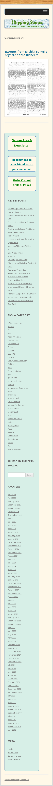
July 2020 (11, 695)
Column (11, 350)
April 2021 (12, 675)
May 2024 (12, 566)
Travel (10, 446)
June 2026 (12, 494)
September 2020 (14, 692)
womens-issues (14, 449)
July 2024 (11, 559)
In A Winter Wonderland (18, 276)
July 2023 (11, 600)
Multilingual (13, 412)
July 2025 (11, 518)
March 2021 (13, 678)
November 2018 (14, 726)
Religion (11, 432)
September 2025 (14, 515)
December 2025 (14, 504)
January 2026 (13, 501)
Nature (11, 422)
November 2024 (14, 545)
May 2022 (12, 634)
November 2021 (14, 655)
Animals (11, 326)
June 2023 (12, 603)
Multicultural (13, 408)
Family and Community (17, 360)
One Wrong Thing (15, 253)
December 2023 (14, 583)
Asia (9, 333)
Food (10, 367)
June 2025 (12, 522)
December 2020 (14, 689)
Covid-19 (11, 354)
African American (15, 323)
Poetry (10, 429)
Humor (11, 384)
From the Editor (14, 371)
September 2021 (14, 661)
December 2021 (14, 651)
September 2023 (14, 593)
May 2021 (12, 672)
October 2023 (13, 590)
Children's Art (13, 343)
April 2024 (12, 569)
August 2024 (13, 556)
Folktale (11, 364)
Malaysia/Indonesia (16, 405)
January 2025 (13, 539)
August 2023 (13, 597)
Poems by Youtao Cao (17, 270)
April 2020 (12, 702)
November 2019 (14, 709)
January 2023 (13, 617)
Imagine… (12, 256)
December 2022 (14, 620)
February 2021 (14, 682)
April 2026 (12, 498)
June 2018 (12, 730)
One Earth (12, 304)
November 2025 (14, 508)
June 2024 (12, 562)
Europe (11, 357)
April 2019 (12, 719)
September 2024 (14, 552)
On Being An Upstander (17, 259)
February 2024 (14, 576)
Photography (13, 425)
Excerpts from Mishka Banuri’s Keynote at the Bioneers (26, 53)
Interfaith (12, 394)
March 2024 (13, 573)
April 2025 (12, 528)
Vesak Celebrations (16, 232)
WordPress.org (14, 759)
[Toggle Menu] (45, 11)
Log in (10, 749)
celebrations (13, 340)
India (10, 391)
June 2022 (12, 631)
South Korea (13, 439)
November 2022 (14, 624)
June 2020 (12, 699)
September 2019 (14, 713)
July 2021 (11, 665)
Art (9, 330)
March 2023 (13, 614)
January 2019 (13, 723)
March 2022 (13, 641)
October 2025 (13, 511)
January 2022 (13, 648)
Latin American (14, 401)
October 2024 (13, 549)
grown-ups (12, 377)
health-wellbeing (15, 381)
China (10, 347)
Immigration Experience (18, 388)
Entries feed (13, 752)
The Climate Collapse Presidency (21, 229)
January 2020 (13, 706)
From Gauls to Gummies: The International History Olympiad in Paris (22, 287)
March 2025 (13, 532)
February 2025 (14, 535)
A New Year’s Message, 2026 (19, 273)
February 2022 (14, 644)
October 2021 (13, 658)
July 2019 (11, 716)
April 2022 (12, 638)
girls (9, 374)
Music (10, 415)
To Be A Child (13, 235)
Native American (15, 418)
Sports (10, 442)
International (13, 398)
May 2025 (12, 525)
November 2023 (14, 586)
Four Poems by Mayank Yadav (20, 300)
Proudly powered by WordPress (17, 779)
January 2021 (13, 685)
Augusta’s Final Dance (17, 280)
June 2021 (12, 668)
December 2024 (14, 542)
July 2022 (11, 627)
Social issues (13, 435)
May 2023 (12, 607)
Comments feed (14, 756)
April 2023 (12, 610)
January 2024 (13, 580)
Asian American (14, 337)
